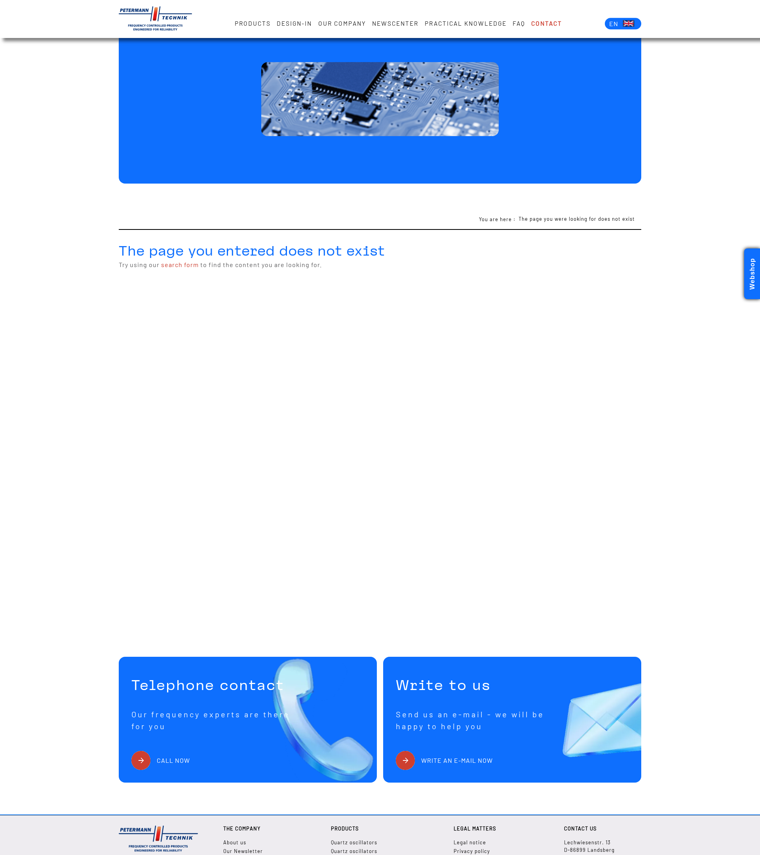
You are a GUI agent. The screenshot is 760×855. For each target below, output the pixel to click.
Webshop (752, 274)
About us (234, 842)
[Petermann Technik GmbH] (155, 19)
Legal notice (470, 842)
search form (180, 264)
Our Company (342, 23)
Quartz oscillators (354, 842)
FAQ (519, 23)
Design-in (294, 23)
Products (253, 23)
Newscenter (395, 23)
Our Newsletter (243, 851)
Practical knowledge (466, 23)
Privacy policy (472, 851)
